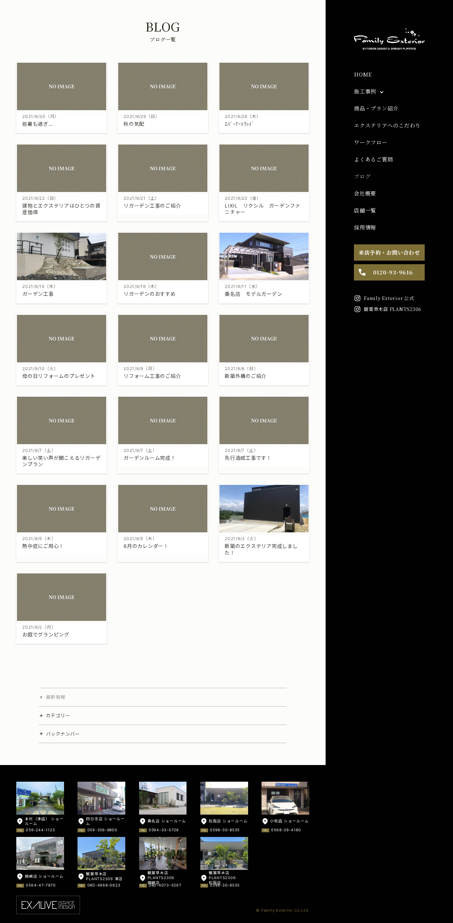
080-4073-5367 (165, 885)
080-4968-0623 (104, 885)
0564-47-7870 (41, 885)
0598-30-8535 (225, 830)
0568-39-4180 (286, 830)
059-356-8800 (102, 830)
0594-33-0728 (164, 830)
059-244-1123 (40, 830)
